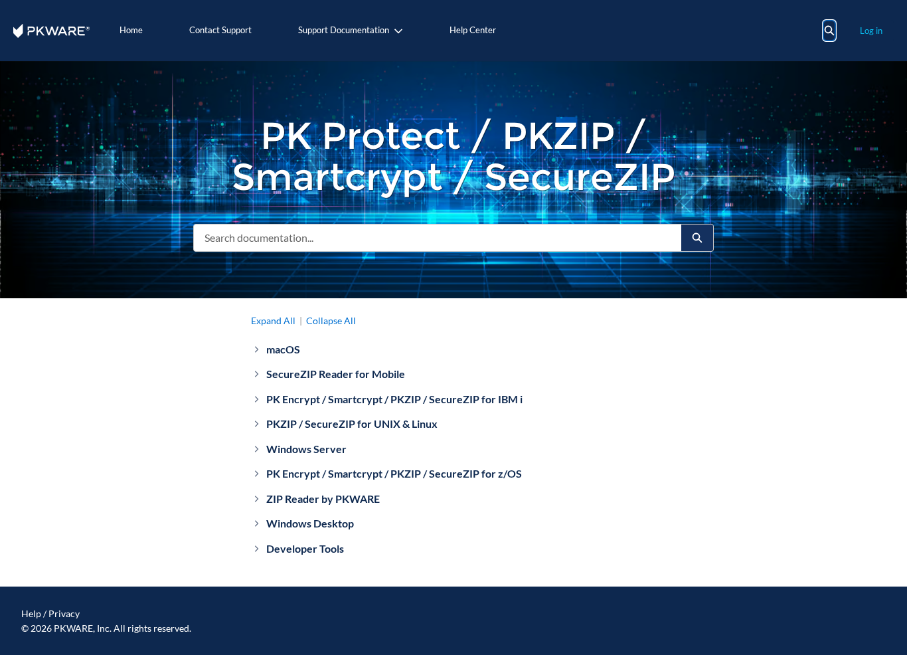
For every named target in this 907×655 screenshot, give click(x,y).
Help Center (473, 30)
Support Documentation (343, 30)
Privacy (64, 613)
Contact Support (220, 30)
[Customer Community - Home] (51, 31)
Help (31, 613)
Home (131, 30)
